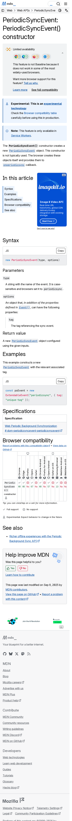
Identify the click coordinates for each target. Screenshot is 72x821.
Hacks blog (9, 787)
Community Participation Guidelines (36, 813)
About (6, 670)
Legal (6, 813)
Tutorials (8, 775)
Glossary (8, 781)
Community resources (16, 723)
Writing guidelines (13, 729)
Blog (5, 676)
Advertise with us (13, 688)
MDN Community (13, 717)
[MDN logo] (10, 638)
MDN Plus (9, 694)
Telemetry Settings (48, 808)
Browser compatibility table (40, 113)
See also (9, 210)
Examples (10, 194)
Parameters (13, 270)
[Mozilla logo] (13, 800)
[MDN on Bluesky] (11, 654)
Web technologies (14, 757)
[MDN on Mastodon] (23, 654)
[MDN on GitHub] (5, 654)
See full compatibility (44, 89)
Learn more (20, 89)
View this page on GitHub (21, 594)
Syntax (8, 188)
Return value (14, 333)
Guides (7, 769)
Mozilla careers (12, 682)
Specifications (13, 199)
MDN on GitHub (12, 741)
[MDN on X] (17, 654)
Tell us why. (31, 83)
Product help (10, 700)
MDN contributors (16, 589)
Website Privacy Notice (17, 808)
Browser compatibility (17, 205)
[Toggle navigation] (65, 4)
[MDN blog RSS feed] (29, 654)
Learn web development (17, 763)
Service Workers (21, 135)
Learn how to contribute (20, 574)
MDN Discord (11, 735)
